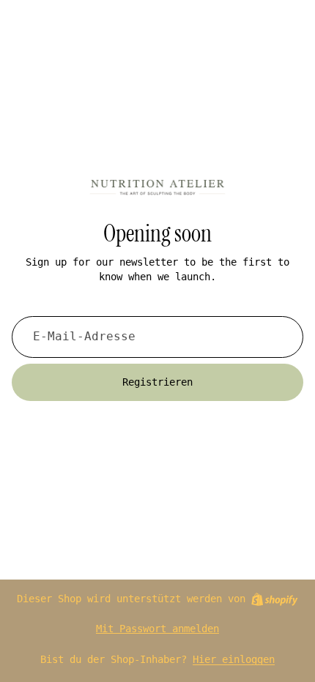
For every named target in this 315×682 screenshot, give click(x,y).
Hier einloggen (234, 659)
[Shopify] (274, 599)
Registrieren (157, 382)
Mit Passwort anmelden (157, 628)
